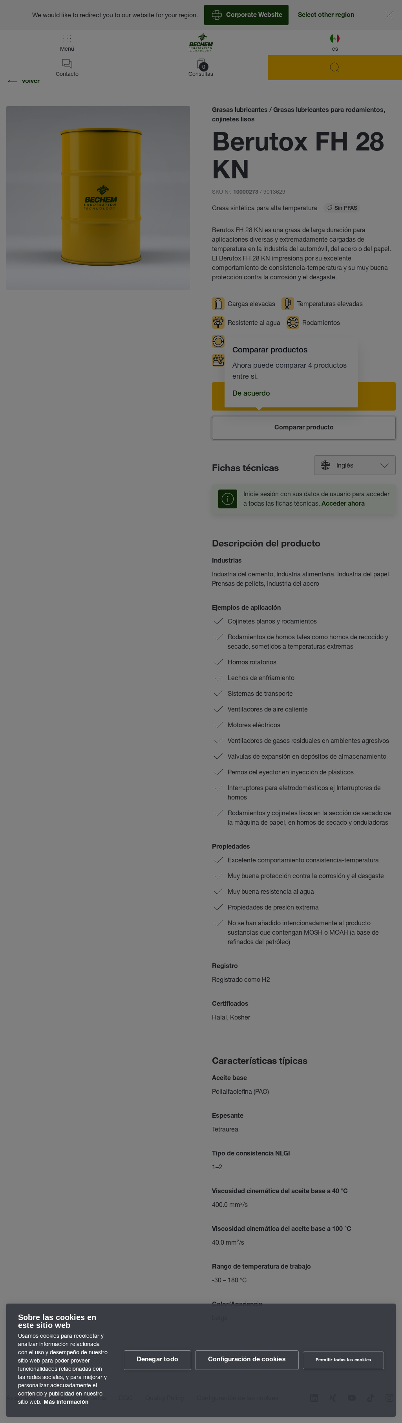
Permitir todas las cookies (343, 1360)
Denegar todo (157, 1360)
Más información (66, 1402)
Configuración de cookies (247, 1360)
